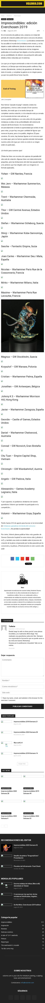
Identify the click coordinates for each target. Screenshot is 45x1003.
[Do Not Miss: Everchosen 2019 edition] (6, 907)
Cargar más (21, 764)
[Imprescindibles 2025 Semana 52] (6, 848)
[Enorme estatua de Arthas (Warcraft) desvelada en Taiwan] (6, 886)
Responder (12, 648)
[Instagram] (16, 997)
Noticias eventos (7, 932)
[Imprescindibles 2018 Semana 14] (6, 756)
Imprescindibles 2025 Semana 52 (26, 845)
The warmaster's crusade (10, 945)
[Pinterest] (25, 610)
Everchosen (21, 41)
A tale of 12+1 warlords (9, 935)
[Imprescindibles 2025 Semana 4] (11, 807)
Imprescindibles (6, 788)
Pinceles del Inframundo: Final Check (27, 866)
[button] (42, 10)
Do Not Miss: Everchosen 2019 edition (27, 905)
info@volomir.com (27, 983)
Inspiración (5, 925)
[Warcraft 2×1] (6, 745)
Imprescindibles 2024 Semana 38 (26, 732)
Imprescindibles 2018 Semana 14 (26, 753)
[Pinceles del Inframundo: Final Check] (6, 869)
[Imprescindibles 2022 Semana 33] (33, 807)
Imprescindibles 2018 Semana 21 (26, 721)
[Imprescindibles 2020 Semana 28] (11, 782)
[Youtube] (34, 997)
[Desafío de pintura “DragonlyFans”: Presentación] (6, 858)
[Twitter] (28, 997)
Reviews (4, 929)
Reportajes (10, 19)
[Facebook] (20, 610)
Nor (5, 31)
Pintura (3, 939)
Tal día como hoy (7, 948)
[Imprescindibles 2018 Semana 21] (6, 724)
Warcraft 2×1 (18, 743)
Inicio (2, 16)
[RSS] (22, 997)
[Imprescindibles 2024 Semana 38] (6, 735)
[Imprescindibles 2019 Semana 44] (33, 782)
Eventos (4, 19)
